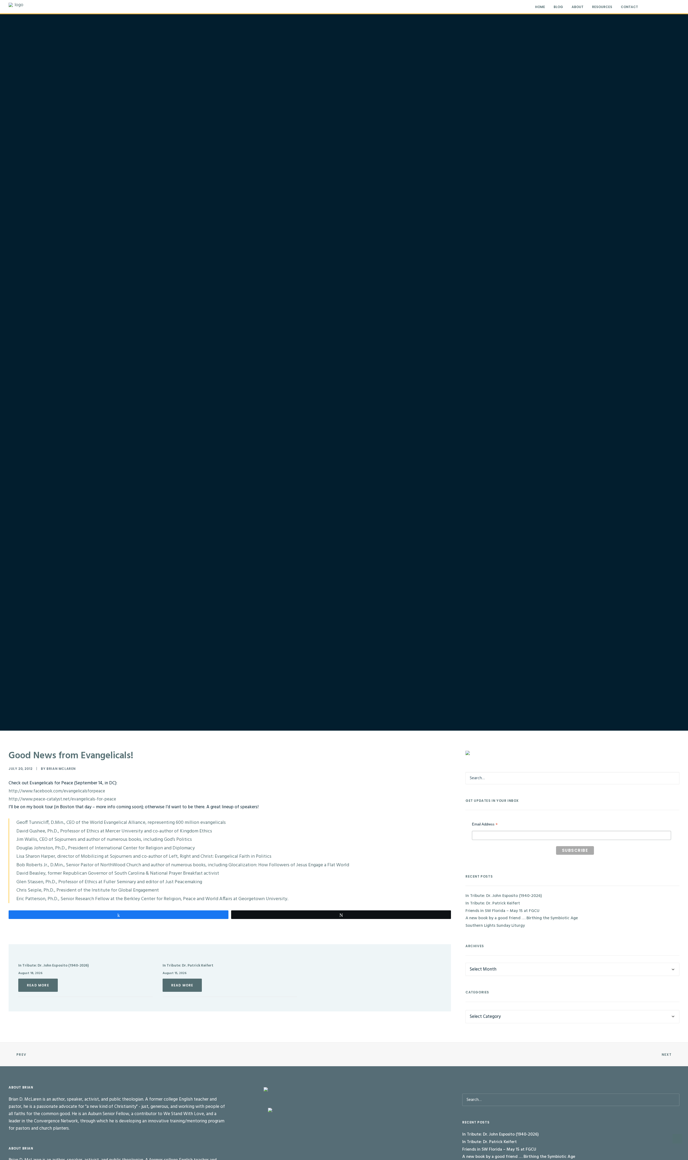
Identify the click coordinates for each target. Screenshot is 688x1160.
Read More (38, 985)
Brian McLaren (61, 768)
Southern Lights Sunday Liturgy (495, 925)
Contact (629, 7)
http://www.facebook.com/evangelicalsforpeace (57, 791)
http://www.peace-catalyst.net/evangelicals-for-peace (62, 799)
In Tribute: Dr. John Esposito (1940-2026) (53, 966)
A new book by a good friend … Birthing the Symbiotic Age (521, 918)
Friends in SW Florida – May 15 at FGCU (502, 910)
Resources (602, 7)
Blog (558, 7)
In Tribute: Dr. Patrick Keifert (188, 966)
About (577, 7)
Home (540, 7)
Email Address (485, 825)
